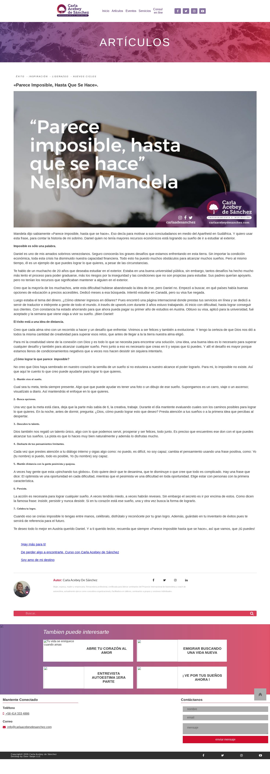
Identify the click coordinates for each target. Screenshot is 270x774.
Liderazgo (60, 76)
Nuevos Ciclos (84, 76)
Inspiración (38, 76)
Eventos (131, 10)
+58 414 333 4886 (17, 715)
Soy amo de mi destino (38, 560)
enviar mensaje (225, 741)
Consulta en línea (159, 11)
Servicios (145, 10)
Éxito (20, 76)
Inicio (105, 10)
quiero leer (62, 652)
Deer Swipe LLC (32, 758)
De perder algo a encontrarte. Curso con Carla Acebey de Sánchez (70, 552)
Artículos (117, 10)
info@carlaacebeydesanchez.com (24, 728)
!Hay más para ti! (33, 544)
